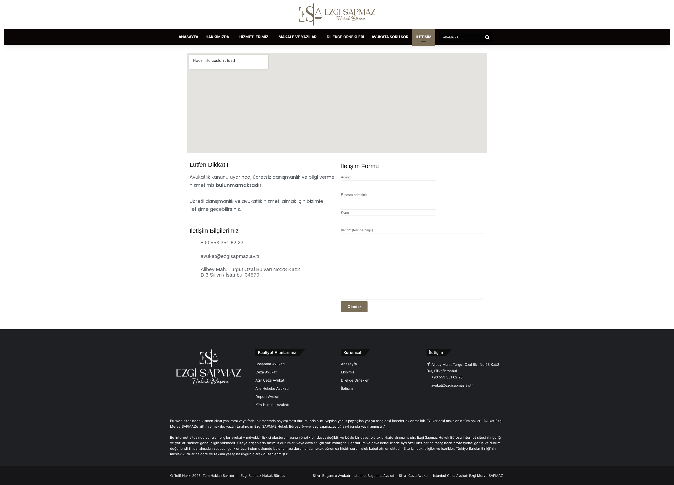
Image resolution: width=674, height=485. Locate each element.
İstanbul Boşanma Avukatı (374, 475)
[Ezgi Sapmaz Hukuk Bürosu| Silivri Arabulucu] (337, 14)
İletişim (424, 36)
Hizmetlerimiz (253, 36)
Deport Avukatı (267, 396)
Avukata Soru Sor (389, 36)
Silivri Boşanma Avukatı (331, 475)
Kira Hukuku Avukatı (272, 405)
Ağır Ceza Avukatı (270, 380)
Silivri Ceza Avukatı (414, 475)
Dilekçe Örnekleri (345, 36)
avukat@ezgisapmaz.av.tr (452, 385)
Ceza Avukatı (266, 372)
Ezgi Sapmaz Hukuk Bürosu (263, 475)
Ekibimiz (347, 372)
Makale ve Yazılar (297, 36)
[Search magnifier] (487, 37)
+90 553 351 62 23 (446, 377)
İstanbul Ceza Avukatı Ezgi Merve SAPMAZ (468, 475)
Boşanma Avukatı (270, 364)
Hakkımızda (217, 36)
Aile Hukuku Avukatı (272, 388)
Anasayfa (188, 36)
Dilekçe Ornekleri (355, 380)
